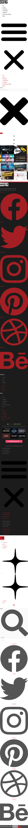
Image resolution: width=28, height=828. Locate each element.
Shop (4, 379)
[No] (19, 827)
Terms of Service (6, 450)
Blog (4, 16)
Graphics (5, 12)
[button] (14, 46)
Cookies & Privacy (6, 451)
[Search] (1, 133)
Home (1, 165)
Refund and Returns (7, 448)
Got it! (15, 826)
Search (1, 608)
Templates (5, 10)
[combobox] (14, 89)
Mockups (5, 9)
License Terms (5, 453)
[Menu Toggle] (2, 538)
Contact (4, 382)
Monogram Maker (7, 14)
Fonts (4, 7)
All (3, 5)
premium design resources (20, 169)
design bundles (15, 175)
